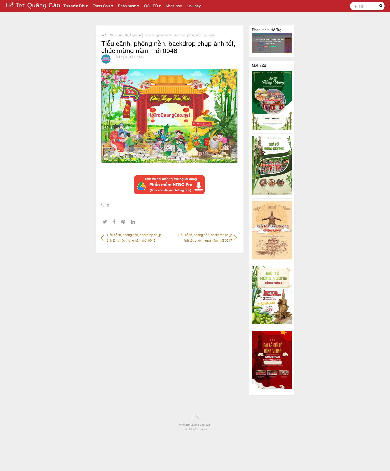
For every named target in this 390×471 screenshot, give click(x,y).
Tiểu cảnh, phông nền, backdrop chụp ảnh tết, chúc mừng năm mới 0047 (202, 237)
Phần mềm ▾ (128, 5)
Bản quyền (200, 429)
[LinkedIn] (134, 221)
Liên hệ (188, 429)
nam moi (179, 35)
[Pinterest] (124, 221)
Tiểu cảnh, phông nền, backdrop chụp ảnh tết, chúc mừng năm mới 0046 (168, 46)
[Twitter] (106, 221)
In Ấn (104, 35)
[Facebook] (115, 221)
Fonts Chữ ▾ (103, 5)
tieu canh (210, 35)
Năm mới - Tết (119, 35)
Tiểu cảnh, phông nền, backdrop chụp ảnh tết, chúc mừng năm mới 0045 (134, 237)
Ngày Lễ (135, 35)
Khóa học (174, 5)
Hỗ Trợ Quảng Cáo (128, 57)
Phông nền (194, 35)
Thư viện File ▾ (75, 5)
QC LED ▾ (152, 5)
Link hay (194, 5)
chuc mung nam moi (158, 35)
